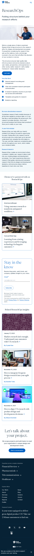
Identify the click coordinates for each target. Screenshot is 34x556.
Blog (19, 492)
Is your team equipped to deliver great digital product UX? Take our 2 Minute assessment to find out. (16, 514)
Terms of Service (24, 300)
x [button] (31, 552)
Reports (4, 500)
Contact (20, 500)
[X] (14, 527)
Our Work (5, 490)
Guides (4, 502)
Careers (20, 495)
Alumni (20, 497)
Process (4, 497)
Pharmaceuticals (8, 471)
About (4, 492)
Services (4, 495)
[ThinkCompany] (6, 2)
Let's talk (7, 73)
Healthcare (6, 479)
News (19, 490)
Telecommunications (10, 475)
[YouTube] (24, 527)
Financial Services (9, 467)
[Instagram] (19, 527)
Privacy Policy (13, 300)
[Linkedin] (9, 527)
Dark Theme (18, 546)
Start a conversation (17, 450)
